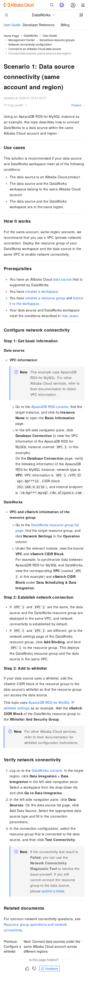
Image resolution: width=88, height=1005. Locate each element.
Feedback (51, 968)
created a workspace (41, 291)
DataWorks (31, 35)
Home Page (11, 36)
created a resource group (45, 298)
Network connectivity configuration (30, 44)
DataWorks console (47, 770)
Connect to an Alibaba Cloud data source (34, 49)
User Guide (12, 24)
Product (76, 105)
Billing (65, 24)
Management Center (21, 40)
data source (62, 279)
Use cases (70, 315)
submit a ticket (53, 891)
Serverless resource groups (57, 40)
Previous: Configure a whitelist (12, 946)
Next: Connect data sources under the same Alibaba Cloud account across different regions (52, 946)
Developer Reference (38, 24)
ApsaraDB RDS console (49, 406)
